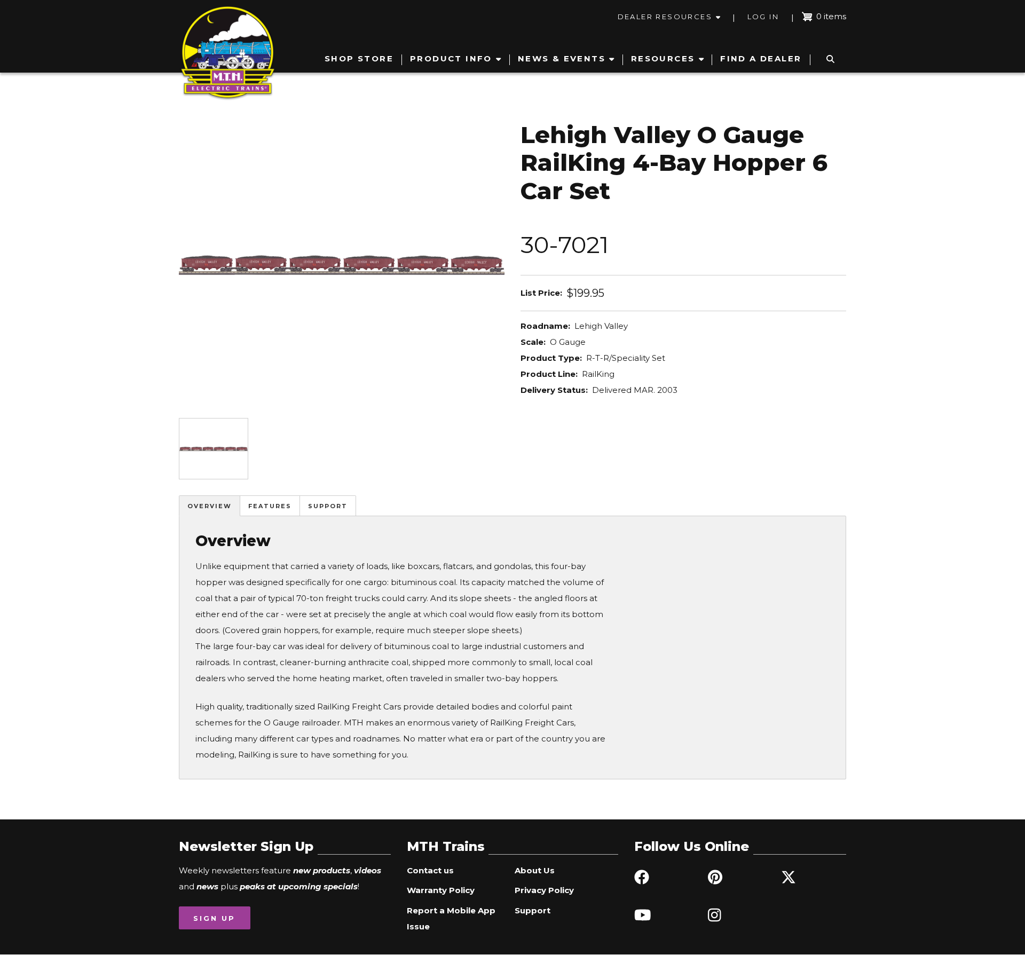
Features (269, 506)
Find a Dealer (760, 58)
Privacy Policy (544, 890)
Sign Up (214, 918)
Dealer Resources (665, 16)
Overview (209, 506)
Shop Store (359, 58)
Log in (763, 16)
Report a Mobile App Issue (451, 918)
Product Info (451, 58)
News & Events (561, 58)
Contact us (430, 870)
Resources (663, 58)
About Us (535, 870)
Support (328, 506)
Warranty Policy (441, 890)
